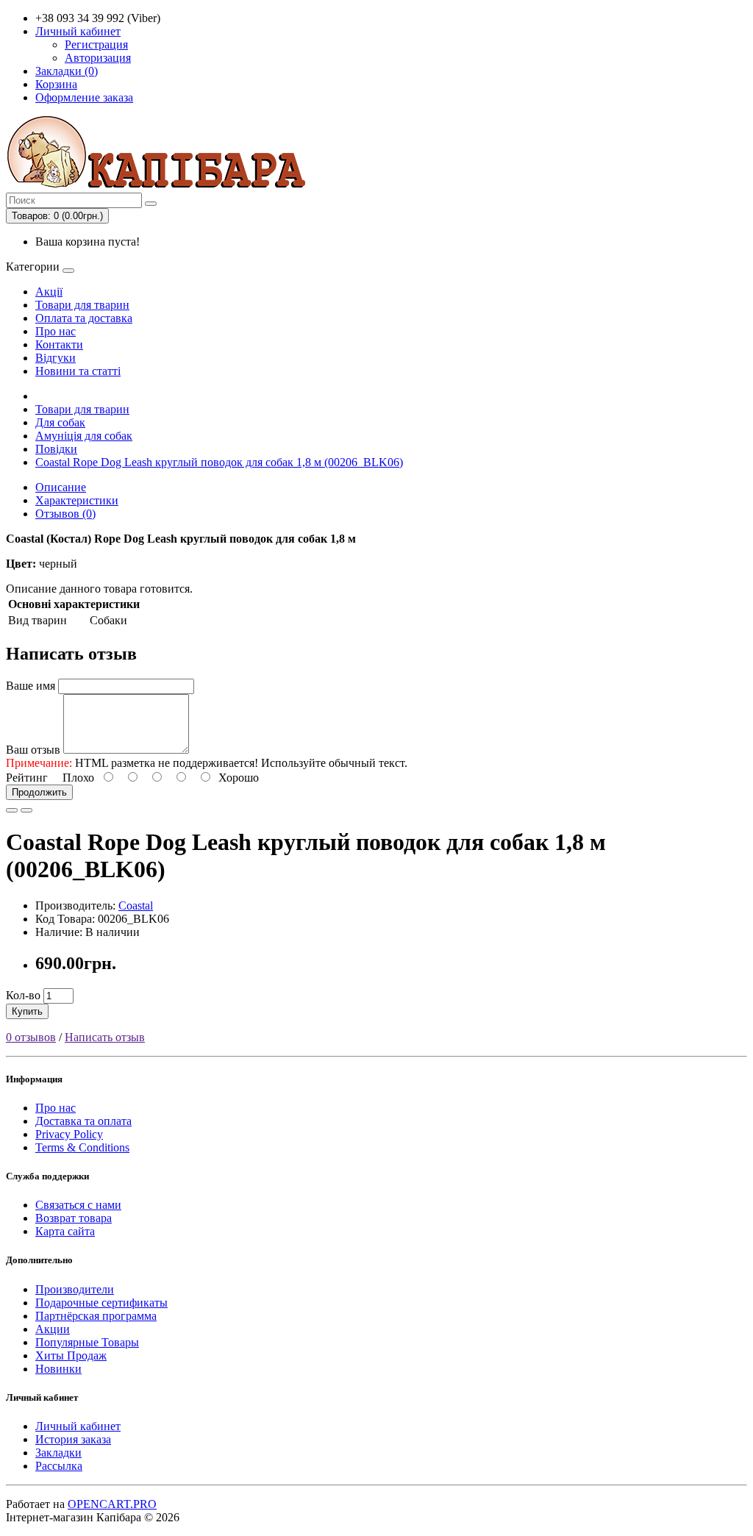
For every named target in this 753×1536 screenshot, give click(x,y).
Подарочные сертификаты (101, 1302)
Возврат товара (73, 1218)
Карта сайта (65, 1231)
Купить (27, 1011)
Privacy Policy (69, 1134)
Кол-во (23, 995)
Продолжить (39, 792)
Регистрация (96, 44)
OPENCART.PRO (112, 1504)
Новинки (58, 1368)
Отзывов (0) (65, 513)
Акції (49, 291)
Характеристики (76, 500)
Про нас (55, 331)
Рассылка (58, 1466)
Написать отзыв (105, 1037)
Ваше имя (30, 685)
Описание (60, 487)
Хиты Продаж (71, 1355)
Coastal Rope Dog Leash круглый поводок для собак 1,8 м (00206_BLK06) (219, 462)
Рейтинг (27, 777)
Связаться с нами (78, 1205)
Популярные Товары (87, 1342)
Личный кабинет (78, 1426)
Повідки (56, 449)
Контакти (59, 344)
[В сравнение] (26, 810)
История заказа (73, 1439)
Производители (74, 1289)
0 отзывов (31, 1037)
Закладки (58, 1452)
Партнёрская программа (96, 1316)
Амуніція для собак (83, 435)
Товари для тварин (82, 305)
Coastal (135, 905)
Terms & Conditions (82, 1147)
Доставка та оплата (83, 1121)
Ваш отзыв (33, 749)
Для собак (60, 422)
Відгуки (55, 357)
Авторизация (98, 57)
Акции (52, 1329)
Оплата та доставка (83, 318)
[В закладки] (12, 810)
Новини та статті (78, 371)
